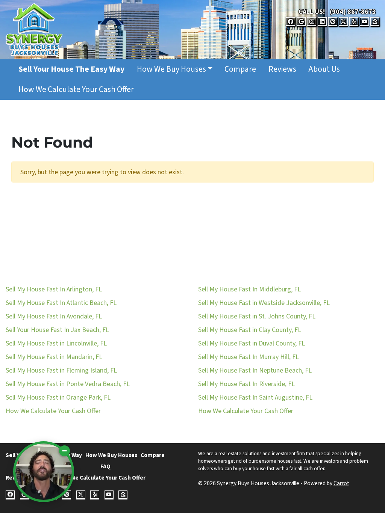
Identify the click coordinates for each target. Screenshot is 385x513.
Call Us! (312, 12)
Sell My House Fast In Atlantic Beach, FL (61, 303)
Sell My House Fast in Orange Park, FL (58, 397)
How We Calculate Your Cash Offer (76, 89)
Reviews (282, 69)
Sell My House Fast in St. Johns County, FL (256, 316)
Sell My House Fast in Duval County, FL (251, 343)
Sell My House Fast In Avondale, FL (54, 316)
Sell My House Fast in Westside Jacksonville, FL (264, 303)
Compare (240, 69)
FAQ (105, 466)
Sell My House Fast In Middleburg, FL (249, 289)
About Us (324, 69)
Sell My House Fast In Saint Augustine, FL (255, 397)
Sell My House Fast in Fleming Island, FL (61, 370)
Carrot (341, 483)
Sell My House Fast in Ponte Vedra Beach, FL (68, 384)
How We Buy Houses (171, 69)
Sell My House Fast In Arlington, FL (54, 289)
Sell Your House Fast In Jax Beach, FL (57, 330)
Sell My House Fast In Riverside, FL (246, 384)
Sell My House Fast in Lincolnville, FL (56, 343)
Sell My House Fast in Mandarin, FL (54, 357)
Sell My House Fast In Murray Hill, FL (248, 357)
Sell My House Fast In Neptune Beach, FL (255, 370)
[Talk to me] (43, 471)
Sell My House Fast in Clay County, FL (249, 330)
